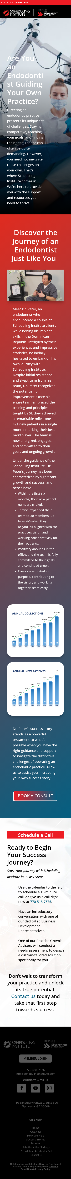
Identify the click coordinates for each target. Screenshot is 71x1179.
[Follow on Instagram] (49, 1088)
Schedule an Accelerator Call (36, 1151)
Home (35, 1128)
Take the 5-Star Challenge (36, 1147)
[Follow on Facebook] (21, 1088)
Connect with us (35, 1080)
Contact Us (36, 1155)
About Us (35, 1132)
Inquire (35, 1143)
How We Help (35, 1135)
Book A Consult (35, 795)
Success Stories (35, 1139)
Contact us (23, 996)
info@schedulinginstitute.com (35, 1073)
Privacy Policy (42, 1169)
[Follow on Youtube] (35, 1088)
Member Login (35, 1058)
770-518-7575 (20, 2)
